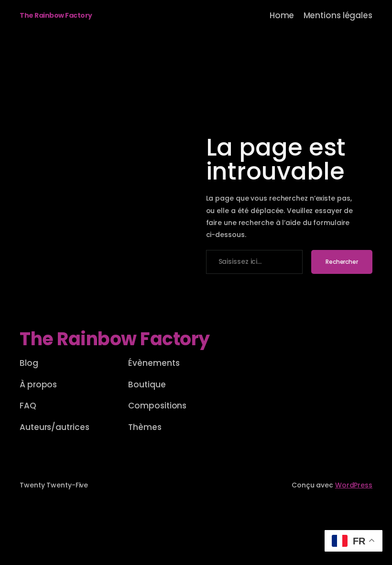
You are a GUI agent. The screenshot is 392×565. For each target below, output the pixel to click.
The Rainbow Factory (56, 15)
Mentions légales (338, 15)
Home (282, 15)
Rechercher (342, 262)
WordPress (353, 485)
